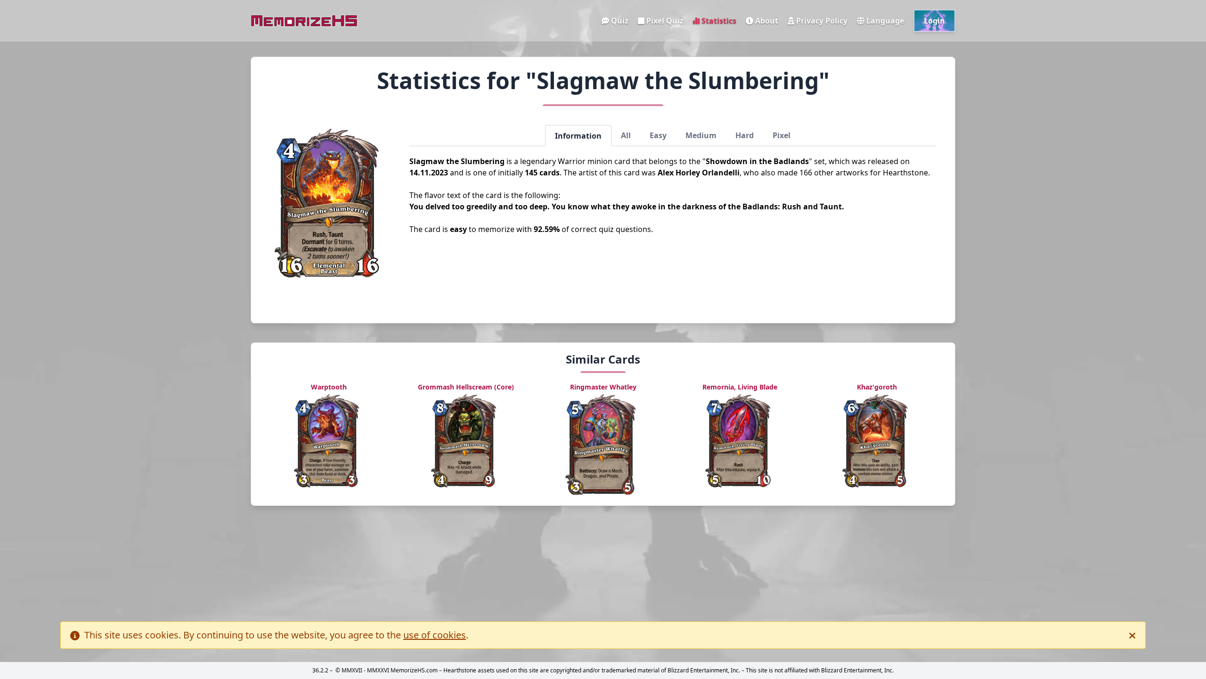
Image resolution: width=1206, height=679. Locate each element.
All (626, 135)
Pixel (781, 135)
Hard (744, 135)
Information (578, 136)
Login (934, 21)
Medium (701, 135)
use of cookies (434, 635)
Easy (658, 135)
